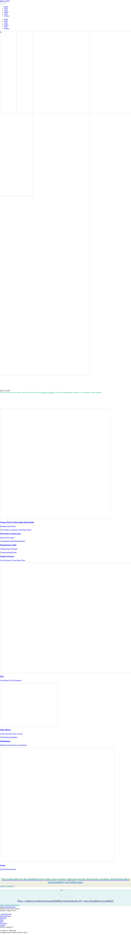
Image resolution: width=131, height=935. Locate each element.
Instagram (3, 918)
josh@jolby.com (5, 916)
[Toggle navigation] (2, 3)
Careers (2, 925)
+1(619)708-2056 (5, 914)
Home (6, 6)
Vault (5, 10)
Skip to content (5, 1)
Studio (6, 12)
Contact (6, 16)
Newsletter (3, 923)
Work (6, 8)
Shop (5, 14)
